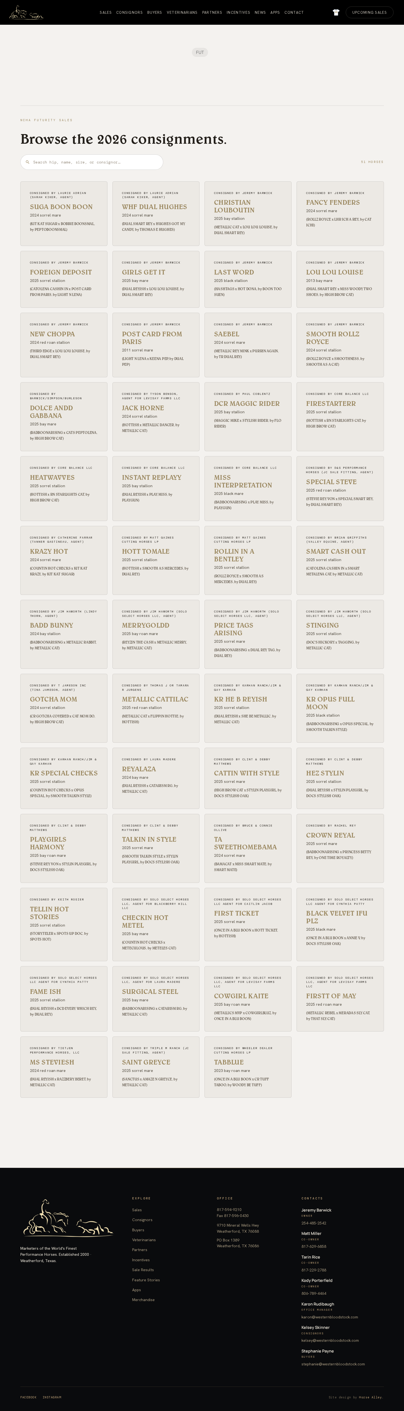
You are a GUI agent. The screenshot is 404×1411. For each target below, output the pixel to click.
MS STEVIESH (52, 1062)
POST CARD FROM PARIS (152, 337)
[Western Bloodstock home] (68, 1218)
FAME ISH (45, 991)
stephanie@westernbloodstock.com (333, 1364)
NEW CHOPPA (52, 334)
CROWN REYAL (330, 835)
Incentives (141, 1259)
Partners (139, 1249)
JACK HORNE (143, 408)
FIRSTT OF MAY (331, 996)
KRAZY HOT (49, 551)
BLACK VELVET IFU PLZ (336, 917)
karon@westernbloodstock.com (329, 1317)
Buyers (138, 1229)
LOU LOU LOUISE (334, 272)
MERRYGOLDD (146, 625)
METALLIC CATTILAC (155, 699)
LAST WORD (234, 272)
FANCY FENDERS (333, 202)
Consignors (142, 1219)
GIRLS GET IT (143, 272)
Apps (136, 1289)
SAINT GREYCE (146, 1062)
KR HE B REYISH (240, 699)
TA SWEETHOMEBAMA (245, 843)
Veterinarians (144, 1239)
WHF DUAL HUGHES (154, 206)
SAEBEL (226, 334)
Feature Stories (146, 1279)
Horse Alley (370, 1397)
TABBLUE (229, 1062)
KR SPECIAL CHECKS (64, 773)
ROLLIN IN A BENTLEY (234, 555)
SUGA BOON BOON (61, 206)
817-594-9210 (229, 1209)
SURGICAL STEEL (150, 991)
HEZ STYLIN (325, 773)
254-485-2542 (313, 1223)
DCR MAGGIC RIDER (247, 403)
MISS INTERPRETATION (243, 481)
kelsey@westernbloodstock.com (330, 1340)
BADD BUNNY (51, 625)
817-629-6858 (313, 1246)
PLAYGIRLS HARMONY (48, 843)
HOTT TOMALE (146, 551)
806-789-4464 (313, 1293)
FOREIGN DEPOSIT (61, 272)
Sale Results (143, 1269)
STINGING (322, 625)
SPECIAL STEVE (331, 482)
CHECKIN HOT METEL (145, 921)
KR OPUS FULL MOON (330, 703)
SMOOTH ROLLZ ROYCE (332, 337)
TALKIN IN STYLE (149, 839)
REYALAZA (139, 769)
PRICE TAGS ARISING (234, 629)
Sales (137, 1209)
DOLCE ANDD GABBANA (51, 411)
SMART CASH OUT (336, 551)
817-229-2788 (313, 1270)
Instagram (52, 1397)
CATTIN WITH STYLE (247, 773)
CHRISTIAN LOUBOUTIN (234, 206)
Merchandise (143, 1299)
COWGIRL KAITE (241, 996)
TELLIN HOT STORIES (49, 913)
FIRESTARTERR (331, 403)
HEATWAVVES (52, 477)
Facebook (28, 1397)
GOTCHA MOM (54, 699)
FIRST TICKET (236, 913)
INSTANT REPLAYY (152, 477)
